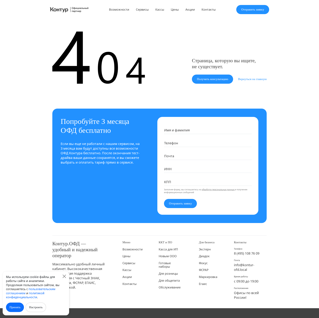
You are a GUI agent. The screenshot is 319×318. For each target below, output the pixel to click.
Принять (14, 307)
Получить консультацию (212, 79)
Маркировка (207, 277)
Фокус (203, 263)
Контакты (209, 9)
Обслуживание (170, 287)
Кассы (159, 9)
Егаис (203, 284)
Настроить (36, 307)
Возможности (119, 9)
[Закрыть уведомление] (64, 276)
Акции (190, 9)
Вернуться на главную (252, 79)
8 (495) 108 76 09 (246, 253)
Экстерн (205, 249)
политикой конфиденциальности (25, 295)
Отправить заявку (252, 9)
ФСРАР (204, 270)
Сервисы (142, 9)
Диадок (204, 256)
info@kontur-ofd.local (244, 267)
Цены (175, 9)
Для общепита (169, 280)
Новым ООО (168, 256)
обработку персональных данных (218, 189)
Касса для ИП (168, 249)
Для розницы (168, 273)
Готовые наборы (165, 265)
